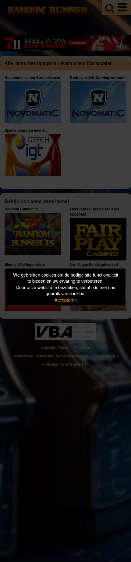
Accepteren (66, 299)
